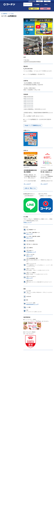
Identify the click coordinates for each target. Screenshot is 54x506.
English (39, 1)
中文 (47, 1)
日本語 (32, 1)
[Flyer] (30, 139)
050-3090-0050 (29, 68)
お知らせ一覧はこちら (30, 188)
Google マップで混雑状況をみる (33, 125)
